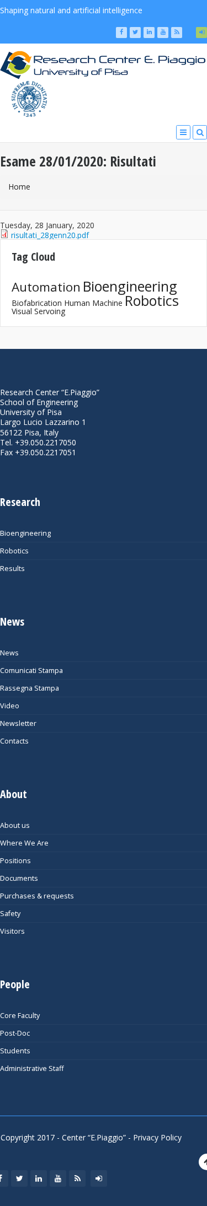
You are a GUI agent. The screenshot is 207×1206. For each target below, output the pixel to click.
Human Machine (93, 303)
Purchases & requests (37, 896)
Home (19, 186)
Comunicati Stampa (31, 670)
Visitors (12, 931)
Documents (19, 878)
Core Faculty (20, 1015)
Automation (46, 286)
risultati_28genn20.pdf (50, 235)
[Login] (201, 32)
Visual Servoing (38, 311)
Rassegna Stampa (29, 688)
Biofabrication (37, 303)
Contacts (14, 741)
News (9, 653)
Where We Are (24, 843)
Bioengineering (130, 286)
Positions (15, 860)
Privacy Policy (157, 1137)
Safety (10, 913)
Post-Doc (15, 1033)
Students (15, 1051)
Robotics (152, 300)
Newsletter (18, 723)
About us (15, 825)
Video (9, 705)
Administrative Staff (31, 1068)
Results (12, 568)
